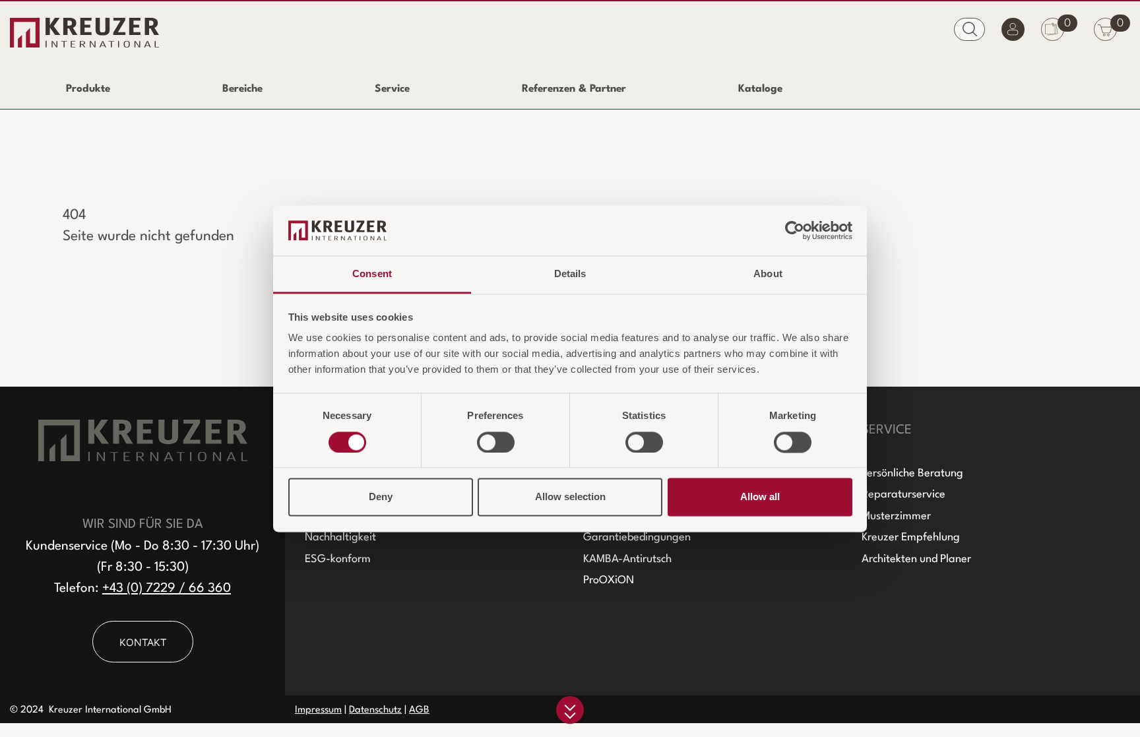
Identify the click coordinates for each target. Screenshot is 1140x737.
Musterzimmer (896, 516)
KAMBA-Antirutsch (627, 559)
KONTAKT (142, 642)
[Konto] (1013, 33)
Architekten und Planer (916, 559)
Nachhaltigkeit (340, 537)
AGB (419, 710)
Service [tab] (392, 89)
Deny (381, 497)
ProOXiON (608, 580)
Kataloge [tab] (760, 89)
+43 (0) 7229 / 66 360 (166, 588)
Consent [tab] (372, 274)
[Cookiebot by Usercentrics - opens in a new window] (794, 230)
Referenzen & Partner (574, 89)
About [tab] (767, 274)
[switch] (496, 442)
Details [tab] (570, 274)
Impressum (318, 710)
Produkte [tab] (88, 89)
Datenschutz (375, 710)
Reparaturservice (903, 494)
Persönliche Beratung (912, 473)
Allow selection (570, 497)
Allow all (760, 497)
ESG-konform (338, 559)
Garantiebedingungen (637, 537)
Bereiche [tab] (242, 89)
